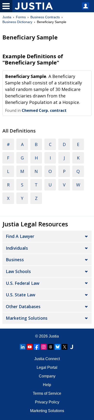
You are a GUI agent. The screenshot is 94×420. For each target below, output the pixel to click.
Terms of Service (47, 393)
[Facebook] (37, 347)
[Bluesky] (57, 347)
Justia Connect (47, 359)
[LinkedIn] (23, 347)
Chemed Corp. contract (44, 110)
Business (15, 259)
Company (47, 376)
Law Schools (18, 271)
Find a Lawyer (20, 236)
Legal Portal (47, 367)
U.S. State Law (20, 295)
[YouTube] (30, 347)
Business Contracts (45, 17)
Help (47, 385)
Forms (21, 17)
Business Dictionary (17, 22)
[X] (64, 347)
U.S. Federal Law (22, 283)
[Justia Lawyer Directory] (71, 347)
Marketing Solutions (26, 318)
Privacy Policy (47, 402)
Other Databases (23, 306)
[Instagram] (44, 347)
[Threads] (51, 347)
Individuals (17, 248)
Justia (6, 17)
